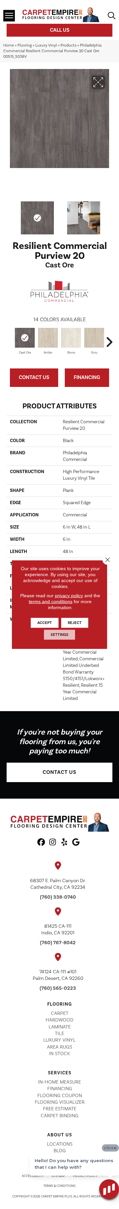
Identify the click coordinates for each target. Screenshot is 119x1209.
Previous (10, 214)
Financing (87, 377)
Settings (59, 634)
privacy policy (69, 595)
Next (109, 214)
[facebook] (41, 842)
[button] (59, 772)
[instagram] (53, 842)
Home (8, 45)
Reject (75, 622)
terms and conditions (50, 601)
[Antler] (48, 337)
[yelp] (64, 842)
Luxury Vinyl (46, 45)
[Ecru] (94, 337)
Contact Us (34, 377)
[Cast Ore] (24, 337)
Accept (44, 622)
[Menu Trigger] (9, 15)
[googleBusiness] (76, 842)
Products (68, 45)
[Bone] (71, 337)
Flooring (25, 45)
